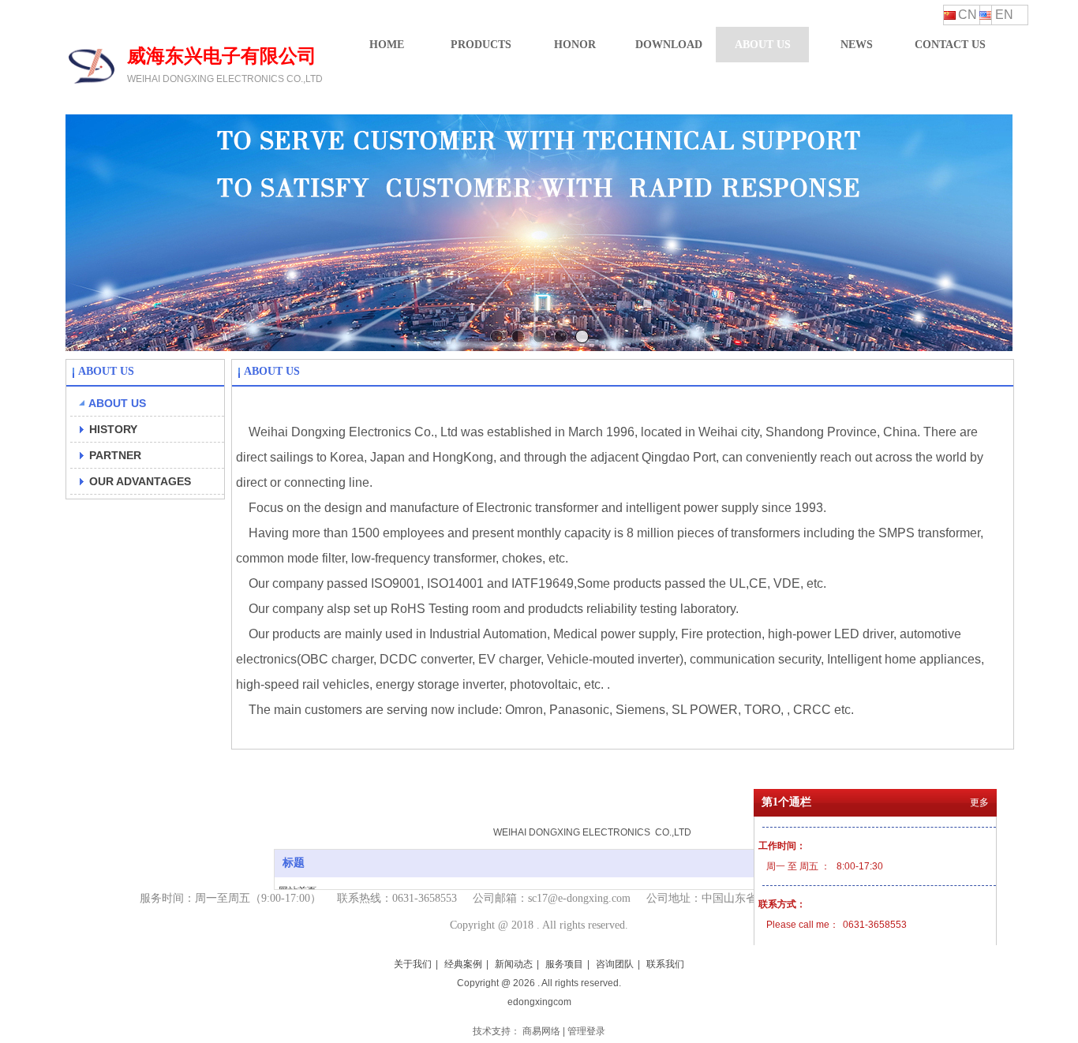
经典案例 (463, 964)
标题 (294, 863)
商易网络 (541, 1031)
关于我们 (413, 964)
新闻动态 (514, 964)
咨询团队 (615, 964)
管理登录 (586, 1031)
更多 (979, 802)
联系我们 (665, 964)
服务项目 (564, 964)
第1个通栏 (786, 802)
